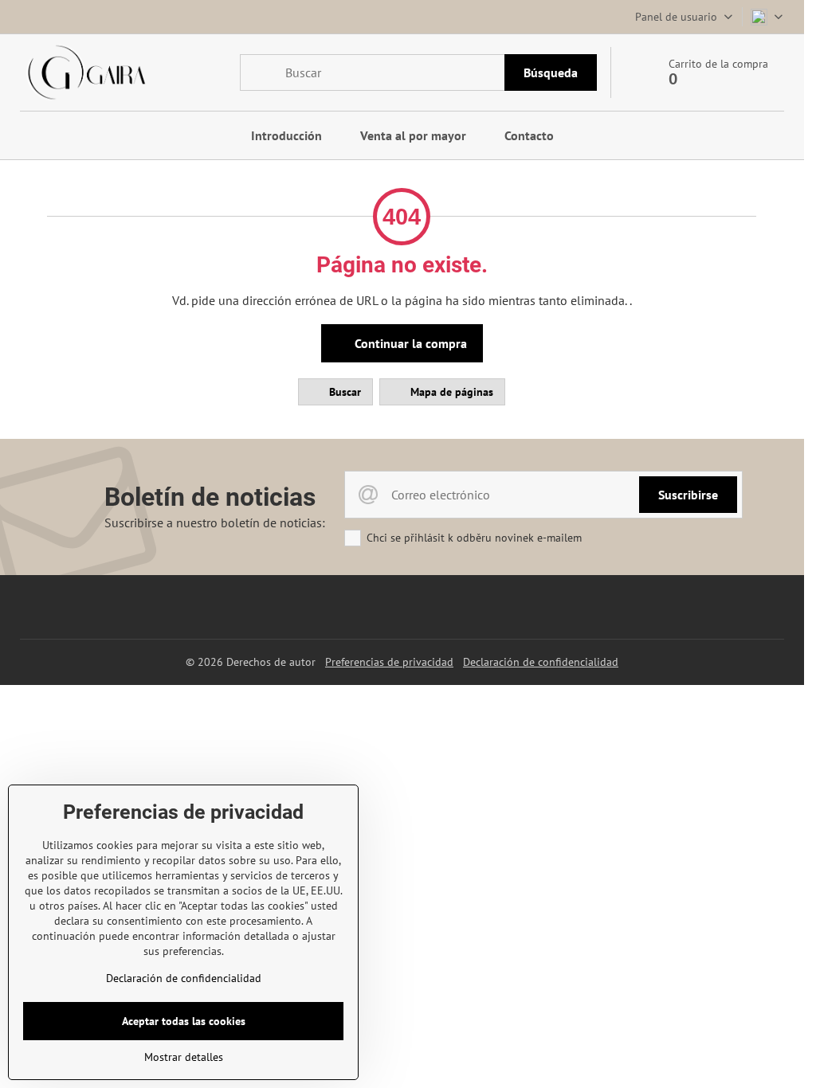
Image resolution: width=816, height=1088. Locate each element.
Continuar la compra (409, 343)
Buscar (343, 392)
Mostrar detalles (183, 1057)
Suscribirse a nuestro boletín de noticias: (214, 522)
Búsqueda (551, 72)
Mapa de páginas (450, 392)
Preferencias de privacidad (389, 662)
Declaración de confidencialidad (540, 662)
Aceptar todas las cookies (183, 1021)
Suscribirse (688, 495)
